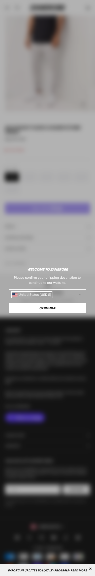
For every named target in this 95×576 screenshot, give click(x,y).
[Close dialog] (90, 568)
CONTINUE (47, 308)
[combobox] (31, 294)
